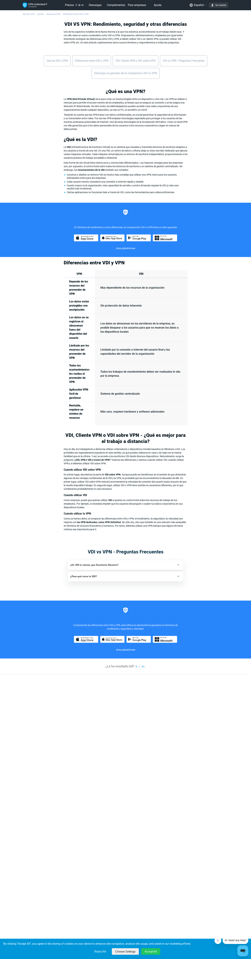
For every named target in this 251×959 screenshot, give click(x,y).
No (143, 666)
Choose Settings (125, 951)
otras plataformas (125, 649)
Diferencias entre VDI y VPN (91, 60)
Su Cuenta (220, 5)
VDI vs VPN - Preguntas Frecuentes (184, 60)
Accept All (151, 951)
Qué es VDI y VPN (57, 60)
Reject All (100, 951)
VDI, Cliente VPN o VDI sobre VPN (135, 60)
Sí (136, 666)
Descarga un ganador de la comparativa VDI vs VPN (125, 73)
